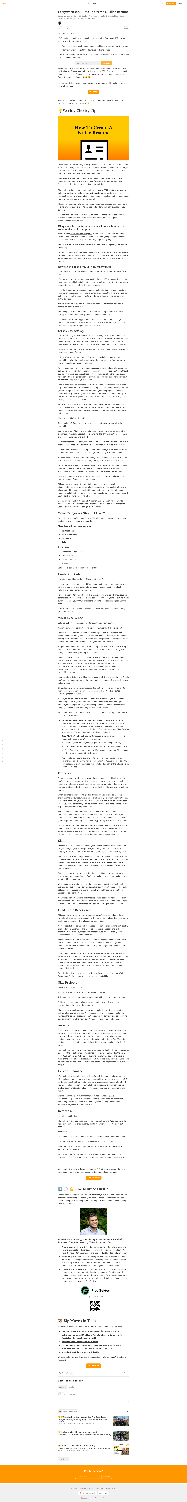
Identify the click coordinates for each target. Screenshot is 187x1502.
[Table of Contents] (2, 751)
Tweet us (122, 1169)
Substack (84, 1498)
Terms (102, 1488)
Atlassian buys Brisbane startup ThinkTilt (80, 1352)
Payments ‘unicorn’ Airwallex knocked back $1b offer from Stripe (90, 1331)
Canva (114, 341)
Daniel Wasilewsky (69, 1239)
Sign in (180, 3)
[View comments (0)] (67, 28)
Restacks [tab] (71, 1387)
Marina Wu (91, 1424)
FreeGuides (103, 1239)
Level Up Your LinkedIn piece (80, 712)
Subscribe (171, 3)
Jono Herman (81, 1424)
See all (62, 1459)
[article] (93, 1421)
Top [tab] (60, 1411)
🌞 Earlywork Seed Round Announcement (77, 1432)
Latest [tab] (65, 1411)
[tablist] (66, 1387)
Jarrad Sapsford (71, 1450)
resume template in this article (97, 252)
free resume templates (115, 344)
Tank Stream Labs (100, 1242)
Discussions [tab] (73, 1411)
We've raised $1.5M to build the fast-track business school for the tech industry (84, 1435)
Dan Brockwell (67, 22)
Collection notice (110, 1488)
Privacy (96, 1488)
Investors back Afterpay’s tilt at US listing (80, 1342)
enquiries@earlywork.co (105, 1172)
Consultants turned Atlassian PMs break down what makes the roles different (84, 1448)
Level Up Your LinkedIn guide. (111, 1157)
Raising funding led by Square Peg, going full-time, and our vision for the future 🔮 (82, 1420)
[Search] (159, 3)
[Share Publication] (163, 3)
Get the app (103, 1493)
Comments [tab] (62, 1387)
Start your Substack (88, 1493)
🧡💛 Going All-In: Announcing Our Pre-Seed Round (82, 1417)
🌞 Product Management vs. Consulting (76, 1445)
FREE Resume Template (81, 234)
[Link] (55, 110)
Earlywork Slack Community (74, 71)
